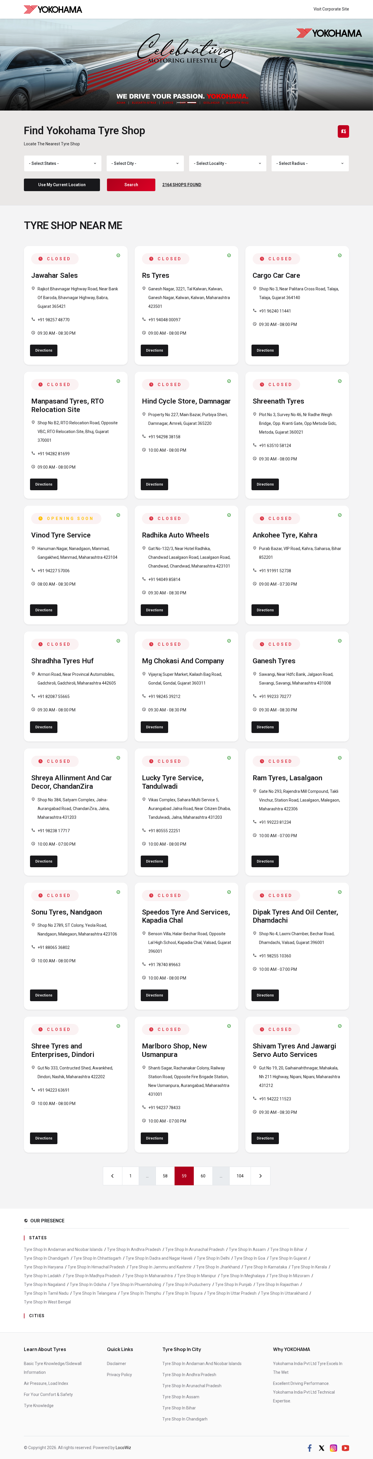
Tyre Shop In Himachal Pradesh (96, 1267)
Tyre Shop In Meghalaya (243, 1275)
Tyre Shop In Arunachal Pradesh (194, 1249)
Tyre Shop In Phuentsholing (136, 1284)
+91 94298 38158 (164, 436)
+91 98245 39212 (164, 696)
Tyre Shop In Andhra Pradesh (134, 1249)
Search (131, 184)
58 (165, 1176)
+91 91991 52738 (275, 570)
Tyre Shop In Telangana (94, 1293)
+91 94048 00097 (164, 319)
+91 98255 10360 (275, 956)
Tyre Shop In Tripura (184, 1293)
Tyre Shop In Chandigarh (46, 1258)
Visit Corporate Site (331, 9)
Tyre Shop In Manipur (196, 1275)
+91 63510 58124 (275, 445)
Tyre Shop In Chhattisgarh (97, 1258)
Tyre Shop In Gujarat (288, 1258)
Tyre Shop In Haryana (43, 1267)
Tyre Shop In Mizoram (289, 1275)
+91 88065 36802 (54, 947)
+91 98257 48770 (54, 319)
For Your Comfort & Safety (48, 1394)
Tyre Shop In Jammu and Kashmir (160, 1267)
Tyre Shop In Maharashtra (149, 1275)
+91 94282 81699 (54, 453)
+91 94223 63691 (54, 1090)
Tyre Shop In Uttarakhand (284, 1293)
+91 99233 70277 (275, 696)
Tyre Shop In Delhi (213, 1258)
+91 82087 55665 (54, 696)
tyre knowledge (39, 1405)
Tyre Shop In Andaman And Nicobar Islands (202, 1363)
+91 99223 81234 (275, 822)
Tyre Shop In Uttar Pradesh (231, 1293)
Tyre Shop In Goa (249, 1258)
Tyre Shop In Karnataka (265, 1267)
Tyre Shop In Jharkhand (218, 1267)
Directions (43, 350)
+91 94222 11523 (275, 1099)
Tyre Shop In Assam (247, 1249)
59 (184, 1176)
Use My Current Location (62, 184)
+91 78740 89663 (164, 964)
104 (240, 1176)
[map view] (343, 131)
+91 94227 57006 (54, 570)
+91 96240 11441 (275, 311)
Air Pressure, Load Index (46, 1383)
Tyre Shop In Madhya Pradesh (93, 1275)
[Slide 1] (181, 102)
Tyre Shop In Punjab (233, 1284)
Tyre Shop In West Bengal (47, 1302)
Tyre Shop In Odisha (88, 1284)
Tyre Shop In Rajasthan (277, 1284)
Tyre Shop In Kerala (309, 1267)
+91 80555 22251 (164, 830)
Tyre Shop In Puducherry (188, 1284)
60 (203, 1176)
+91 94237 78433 (164, 1107)
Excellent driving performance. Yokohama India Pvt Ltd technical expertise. (304, 1392)
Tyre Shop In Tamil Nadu (46, 1293)
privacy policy (119, 1374)
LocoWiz (123, 1447)
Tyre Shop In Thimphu (141, 1293)
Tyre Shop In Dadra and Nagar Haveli (159, 1258)
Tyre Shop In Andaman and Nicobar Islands (63, 1249)
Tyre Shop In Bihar (287, 1249)
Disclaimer (116, 1363)
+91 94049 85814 (164, 579)
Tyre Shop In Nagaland (44, 1284)
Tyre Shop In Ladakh (42, 1275)
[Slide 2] (191, 102)
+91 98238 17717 (54, 830)
